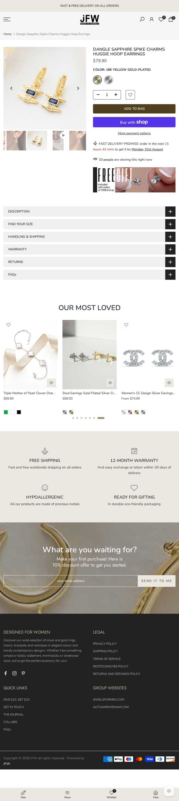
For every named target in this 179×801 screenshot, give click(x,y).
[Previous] (11, 88)
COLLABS (10, 722)
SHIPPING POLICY (105, 651)
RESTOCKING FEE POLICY (110, 666)
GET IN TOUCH (13, 707)
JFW (6, 764)
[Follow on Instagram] (14, 673)
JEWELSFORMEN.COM (108, 700)
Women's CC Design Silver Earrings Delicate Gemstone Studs (51, 393)
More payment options (134, 133)
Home (7, 34)
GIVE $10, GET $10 (16, 700)
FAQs (7, 729)
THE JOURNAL (13, 714)
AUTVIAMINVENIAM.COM (111, 707)
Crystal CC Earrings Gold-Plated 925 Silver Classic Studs (106, 393)
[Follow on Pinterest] (23, 673)
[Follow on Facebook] (5, 673)
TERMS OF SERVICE (106, 659)
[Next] (78, 88)
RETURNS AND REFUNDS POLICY (116, 674)
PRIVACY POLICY (105, 644)
